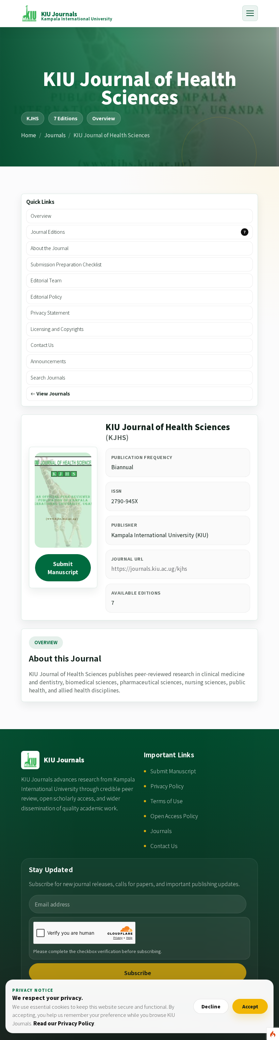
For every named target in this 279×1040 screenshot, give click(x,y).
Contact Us (164, 846)
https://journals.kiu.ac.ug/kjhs (149, 568)
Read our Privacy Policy (63, 1023)
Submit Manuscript (63, 568)
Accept (250, 1006)
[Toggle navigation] (250, 13)
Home (28, 135)
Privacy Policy (167, 786)
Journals (55, 135)
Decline (210, 1006)
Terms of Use (166, 801)
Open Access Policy (174, 816)
